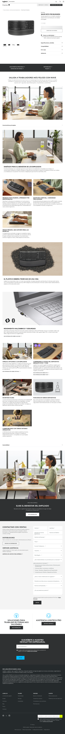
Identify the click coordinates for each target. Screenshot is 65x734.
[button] (6, 5)
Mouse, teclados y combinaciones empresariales (11, 9)
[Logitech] (9, 1)
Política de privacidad (27, 729)
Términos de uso (18, 729)
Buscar (56, 2)
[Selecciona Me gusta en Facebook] (3, 715)
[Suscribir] (61, 716)
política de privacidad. (32, 651)
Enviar (37, 602)
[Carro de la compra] (60, 2)
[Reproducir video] (32, 103)
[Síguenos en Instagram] (9, 715)
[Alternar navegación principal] (63, 1)
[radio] (5, 45)
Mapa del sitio (47, 729)
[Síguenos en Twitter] (6, 715)
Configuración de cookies (37, 729)
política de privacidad (48, 721)
